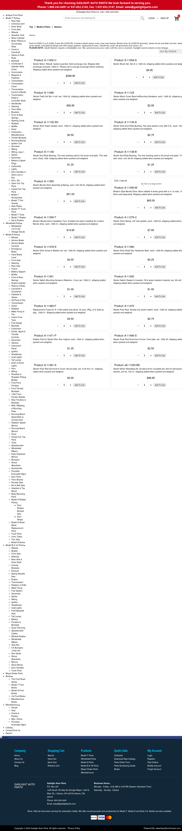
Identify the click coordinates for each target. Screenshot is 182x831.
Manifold (15, 60)
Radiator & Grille (18, 585)
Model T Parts (12, 18)
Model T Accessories (16, 196)
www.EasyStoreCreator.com (168, 828)
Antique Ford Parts (14, 15)
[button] (142, 18)
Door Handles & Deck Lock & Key (18, 174)
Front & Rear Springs (17, 116)
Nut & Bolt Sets (18, 485)
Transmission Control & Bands (18, 90)
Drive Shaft (16, 26)
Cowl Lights (16, 357)
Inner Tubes (16, 536)
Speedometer (17, 445)
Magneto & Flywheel (16, 76)
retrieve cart (54, 765)
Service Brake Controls (17, 244)
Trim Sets (15, 539)
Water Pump (16, 587)
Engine (14, 579)
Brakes (14, 550)
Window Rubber (18, 636)
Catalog (9, 727)
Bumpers (15, 459)
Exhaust (15, 570)
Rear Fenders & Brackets (18, 401)
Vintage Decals (18, 231)
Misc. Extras (16, 718)
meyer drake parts (89, 769)
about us (18, 758)
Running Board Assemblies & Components (18, 417)
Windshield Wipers (16, 449)
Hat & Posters (17, 220)
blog (16, 765)
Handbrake (16, 103)
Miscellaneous (12, 704)
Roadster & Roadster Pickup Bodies (18, 377)
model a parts (87, 762)
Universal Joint (18, 23)
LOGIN (151, 18)
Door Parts (16, 476)
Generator (16, 157)
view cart (52, 758)
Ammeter (15, 146)
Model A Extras (18, 542)
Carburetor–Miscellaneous (17, 133)
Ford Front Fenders (16, 384)
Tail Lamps (16, 359)
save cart (52, 762)
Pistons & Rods (18, 285)
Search (9, 733)
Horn (13, 368)
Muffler (14, 126)
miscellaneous (87, 772)
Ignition (14, 351)
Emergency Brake (16, 250)
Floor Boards (17, 479)
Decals (14, 707)
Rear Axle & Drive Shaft (16, 561)
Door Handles (17, 667)
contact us (19, 762)
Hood (13, 129)
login (149, 755)
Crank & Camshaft (15, 51)
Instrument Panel (16, 347)
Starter (14, 154)
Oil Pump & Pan (18, 300)
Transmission (17, 80)
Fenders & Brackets (16, 623)
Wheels (14, 32)
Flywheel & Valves (16, 296)
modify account (154, 765)
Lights (14, 169)
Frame (14, 268)
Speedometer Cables (17, 632)
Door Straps (20, 518)
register (151, 758)
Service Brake (17, 240)
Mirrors (14, 661)
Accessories (16, 468)
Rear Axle (15, 20)
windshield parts (88, 758)
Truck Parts (16, 533)
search (51, 755)
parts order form (122, 762)
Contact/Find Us (13, 730)
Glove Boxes (17, 664)
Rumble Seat (17, 482)
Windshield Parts (13, 223)
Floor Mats (16, 109)
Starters (14, 342)
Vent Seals (16, 653)
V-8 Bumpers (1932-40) (17, 649)
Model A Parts (12, 234)
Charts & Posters (15, 714)
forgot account (154, 769)
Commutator (17, 72)
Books (8, 676)
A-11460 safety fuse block (66, 309)
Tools (13, 442)
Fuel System (17, 590)
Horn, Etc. (15, 180)
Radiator (15, 123)
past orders (152, 762)
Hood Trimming (18, 627)
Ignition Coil (16, 143)
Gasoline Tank (17, 35)
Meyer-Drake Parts (14, 673)
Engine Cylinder (18, 283)
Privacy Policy (74, 828)
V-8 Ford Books (18, 696)
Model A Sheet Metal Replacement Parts (18, 526)
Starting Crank (17, 120)
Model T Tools (17, 214)
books (117, 769)
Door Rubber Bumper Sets (20, 509)
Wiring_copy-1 (17, 151)
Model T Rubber (18, 217)
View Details (101, 60)
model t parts (87, 755)
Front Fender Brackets (17, 390)
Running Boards (18, 140)
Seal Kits (15, 644)
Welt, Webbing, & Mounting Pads (18, 408)
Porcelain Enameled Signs (18, 472)
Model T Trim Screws (17, 202)
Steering (15, 106)
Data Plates (16, 206)
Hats (13, 710)
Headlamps (16, 354)
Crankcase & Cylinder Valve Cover (17, 66)
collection (118, 755)
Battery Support (18, 271)
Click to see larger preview (153, 184)
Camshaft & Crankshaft (16, 290)
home (17, 755)
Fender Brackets (18, 137)
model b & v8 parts (89, 765)
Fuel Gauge (16, 322)
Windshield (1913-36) (16, 227)
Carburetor (16, 166)
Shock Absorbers (16, 464)
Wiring (14, 149)
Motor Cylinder (18, 37)
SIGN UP (165, 18)
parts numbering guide (124, 765)
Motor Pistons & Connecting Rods (18, 43)
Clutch (14, 305)
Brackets (15, 112)
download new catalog (124, 758)
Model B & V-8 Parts (15, 545)
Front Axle (16, 29)
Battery (14, 619)
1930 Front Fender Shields (18, 395)
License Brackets (15, 566)
